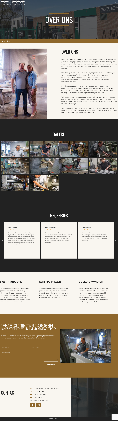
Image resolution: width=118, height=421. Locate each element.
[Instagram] (38, 405)
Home (3, 41)
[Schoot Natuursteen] (13, 3)
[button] (2, 240)
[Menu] (115, 3)
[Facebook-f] (32, 405)
